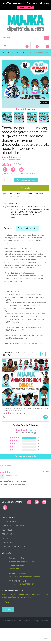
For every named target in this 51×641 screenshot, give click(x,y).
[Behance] (44, 506)
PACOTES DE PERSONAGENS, (23, 214)
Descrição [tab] (8, 228)
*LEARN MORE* (25, 7)
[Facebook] (13, 169)
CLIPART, (14, 207)
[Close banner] (48, 5)
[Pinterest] (5, 507)
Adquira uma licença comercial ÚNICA (22, 314)
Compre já (25, 188)
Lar (3, 52)
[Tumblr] (25, 506)
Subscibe (7, 609)
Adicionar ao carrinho (26, 180)
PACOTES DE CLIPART (16, 52)
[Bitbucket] (22, 506)
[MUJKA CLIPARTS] (25, 22)
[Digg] (41, 506)
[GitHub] (13, 506)
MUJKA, (20, 212)
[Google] (10, 506)
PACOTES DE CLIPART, (33, 212)
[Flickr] (19, 506)
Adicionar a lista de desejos (28, 174)
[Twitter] (21, 169)
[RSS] (16, 506)
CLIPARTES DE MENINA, (28, 207)
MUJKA (14, 203)
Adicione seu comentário (11, 160)
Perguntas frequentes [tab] (27, 228)
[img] (5, 472)
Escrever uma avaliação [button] (25, 456)
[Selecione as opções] (45, 417)
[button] (21, 109)
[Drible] (28, 506)
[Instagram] (44, 502)
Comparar (7, 174)
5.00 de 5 (32, 430)
